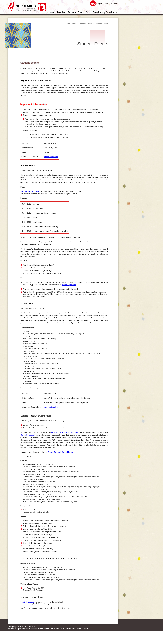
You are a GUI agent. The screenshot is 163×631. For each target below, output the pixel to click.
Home (51, 12)
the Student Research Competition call (59, 452)
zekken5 (34, 629)
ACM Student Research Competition (65, 432)
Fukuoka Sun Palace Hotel (30, 191)
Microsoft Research (27, 435)
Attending (61, 12)
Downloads (98, 12)
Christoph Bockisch (27, 602)
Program (72, 12)
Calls (88, 12)
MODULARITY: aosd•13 (76, 23)
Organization (111, 12)
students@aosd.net (51, 157)
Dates (80, 12)
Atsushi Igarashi (26, 604)
